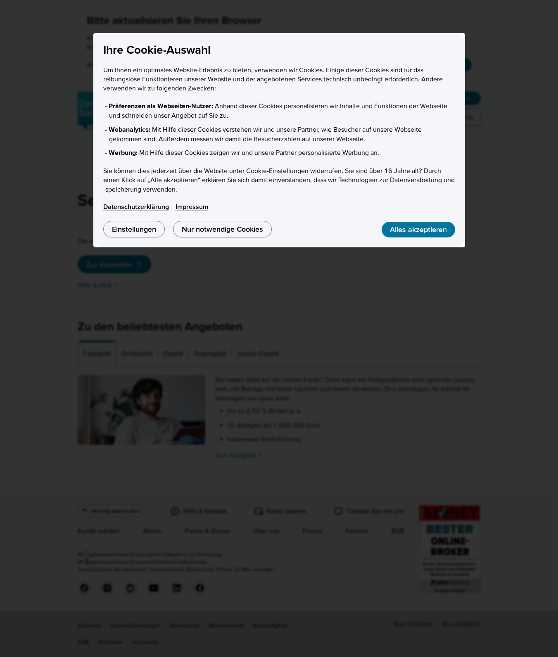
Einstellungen (134, 229)
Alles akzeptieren (418, 229)
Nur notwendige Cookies (222, 229)
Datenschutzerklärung (136, 206)
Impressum (192, 206)
